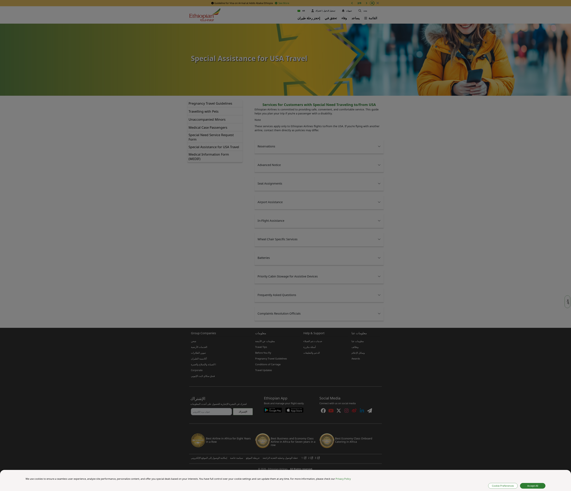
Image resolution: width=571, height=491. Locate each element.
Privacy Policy (343, 478)
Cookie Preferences (503, 485)
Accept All (532, 485)
